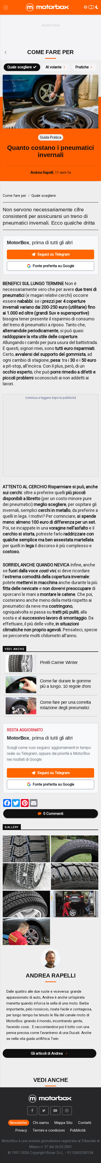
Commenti (53, 813)
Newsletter (18, 1122)
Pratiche (82, 67)
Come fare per (14, 195)
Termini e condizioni (49, 1130)
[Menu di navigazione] (6, 7)
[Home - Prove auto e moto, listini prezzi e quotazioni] (48, 7)
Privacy (21, 1130)
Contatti (84, 1122)
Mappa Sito (63, 1122)
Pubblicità (78, 1130)
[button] (32, 1110)
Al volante (54, 67)
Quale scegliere (19, 67)
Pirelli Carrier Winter (59, 662)
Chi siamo (41, 1122)
